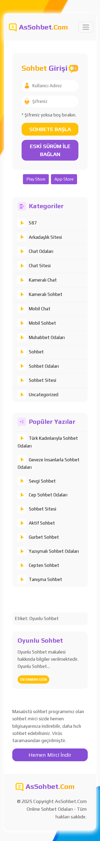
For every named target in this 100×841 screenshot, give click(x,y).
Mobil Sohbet (42, 323)
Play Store (35, 179)
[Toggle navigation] (85, 27)
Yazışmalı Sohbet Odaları (54, 551)
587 (33, 222)
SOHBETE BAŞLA (50, 129)
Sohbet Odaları (44, 366)
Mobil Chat (39, 308)
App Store (64, 179)
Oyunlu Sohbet (40, 640)
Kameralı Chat (43, 280)
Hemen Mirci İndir (50, 755)
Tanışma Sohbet (45, 579)
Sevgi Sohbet (42, 481)
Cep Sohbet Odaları (48, 494)
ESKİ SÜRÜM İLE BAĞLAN (50, 150)
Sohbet (36, 351)
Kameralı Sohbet (45, 294)
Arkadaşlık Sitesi (45, 237)
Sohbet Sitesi (42, 380)
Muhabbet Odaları (47, 337)
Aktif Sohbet (42, 523)
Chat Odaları (41, 251)
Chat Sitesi (40, 265)
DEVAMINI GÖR (33, 679)
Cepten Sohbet (44, 565)
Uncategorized (43, 394)
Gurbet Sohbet (44, 537)
